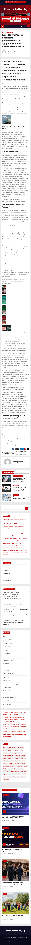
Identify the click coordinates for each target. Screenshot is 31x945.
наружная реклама (14, 771)
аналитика (5, 763)
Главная (11, 942)
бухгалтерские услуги (8, 766)
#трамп (23, 755)
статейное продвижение (13, 776)
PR (25, 758)
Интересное (6, 653)
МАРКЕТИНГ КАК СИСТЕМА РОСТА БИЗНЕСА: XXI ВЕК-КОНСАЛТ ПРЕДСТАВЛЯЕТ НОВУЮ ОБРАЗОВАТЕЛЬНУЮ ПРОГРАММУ (13, 818)
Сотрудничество (7, 580)
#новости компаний (6, 19)
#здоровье (16, 750)
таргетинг (23, 776)
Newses (22, 937)
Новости (5, 677)
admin (13, 51)
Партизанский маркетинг (9, 684)
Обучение (5, 680)
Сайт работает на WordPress (10, 937)
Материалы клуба (7, 573)
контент (16, 769)
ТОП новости (6, 704)
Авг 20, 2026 (6, 820)
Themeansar (15, 939)
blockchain (10, 758)
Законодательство (7, 650)
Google (16, 758)
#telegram (21, 747)
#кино (4, 753)
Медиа (4, 670)
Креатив (5, 663)
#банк (4, 750)
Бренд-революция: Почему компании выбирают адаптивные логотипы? (21, 498)
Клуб (4, 567)
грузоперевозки (18, 766)
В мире (4, 646)
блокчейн (17, 763)
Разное (4, 690)
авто (23, 761)
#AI (4, 747)
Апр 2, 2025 (16, 500)
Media (21, 758)
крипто (21, 769)
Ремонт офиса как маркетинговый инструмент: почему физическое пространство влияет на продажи (15, 726)
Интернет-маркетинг (8, 657)
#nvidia (14, 747)
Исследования (6, 660)
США (8, 761)
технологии (6, 779)
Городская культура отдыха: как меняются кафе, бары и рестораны (13, 883)
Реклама (5, 694)
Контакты (5, 570)
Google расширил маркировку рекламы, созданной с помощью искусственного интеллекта (14, 529)
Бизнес (15, 476)
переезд (5, 774)
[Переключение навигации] (21, 26)
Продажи (10, 32)
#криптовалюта (18, 753)
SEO (27, 19)
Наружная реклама (8, 674)
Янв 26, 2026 (16, 490)
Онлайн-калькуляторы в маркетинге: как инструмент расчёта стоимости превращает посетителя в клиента (14, 719)
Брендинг (5, 32)
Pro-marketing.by (15, 9)
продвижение (17, 21)
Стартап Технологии (15, 761)
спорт (4, 776)
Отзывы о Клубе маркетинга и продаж (13, 577)
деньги (25, 766)
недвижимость (23, 771)
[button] (24, 26)
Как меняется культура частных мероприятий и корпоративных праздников (12, 916)
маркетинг (18, 19)
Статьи (4, 701)
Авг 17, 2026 (6, 853)
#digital (9, 747)
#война (10, 750)
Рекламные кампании (8, 697)
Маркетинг (5, 667)
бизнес (13, 19)
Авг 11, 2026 (6, 886)
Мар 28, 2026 (16, 481)
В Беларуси (6, 643)
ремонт (11, 21)
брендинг (23, 763)
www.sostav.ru (25, 446)
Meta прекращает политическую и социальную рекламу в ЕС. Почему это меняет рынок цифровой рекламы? (14, 546)
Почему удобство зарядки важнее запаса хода (15, 731)
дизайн (4, 769)
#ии (22, 750)
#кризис (10, 753)
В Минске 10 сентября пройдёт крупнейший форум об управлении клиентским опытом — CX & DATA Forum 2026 (15, 522)
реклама (23, 19)
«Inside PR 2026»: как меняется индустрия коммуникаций (19, 489)
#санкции (17, 755)
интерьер (10, 769)
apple (4, 758)
